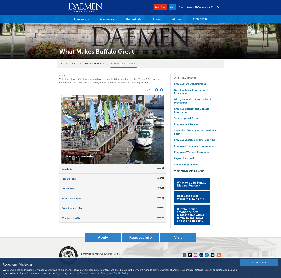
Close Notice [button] (259, 262)
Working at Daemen (94, 64)
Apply (103, 237)
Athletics (198, 19)
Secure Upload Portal (186, 118)
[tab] (112, 168)
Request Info (140, 237)
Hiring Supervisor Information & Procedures (192, 101)
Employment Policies (186, 124)
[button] (218, 7)
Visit (172, 7)
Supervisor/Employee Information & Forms (195, 132)
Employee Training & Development (194, 146)
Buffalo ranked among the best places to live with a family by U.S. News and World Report (190, 214)
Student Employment (186, 164)
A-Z (211, 7)
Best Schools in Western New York (189, 197)
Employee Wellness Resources (191, 152)
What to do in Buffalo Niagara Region (192, 184)
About (157, 19)
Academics (107, 19)
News (189, 7)
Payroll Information (185, 158)
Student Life (133, 19)
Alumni (176, 19)
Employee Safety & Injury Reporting (194, 139)
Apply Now (160, 7)
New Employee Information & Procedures (191, 92)
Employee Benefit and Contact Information (191, 110)
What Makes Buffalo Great (189, 170)
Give (181, 7)
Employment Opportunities (190, 83)
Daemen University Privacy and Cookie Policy (104, 273)
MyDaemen (200, 7)
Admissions (81, 19)
